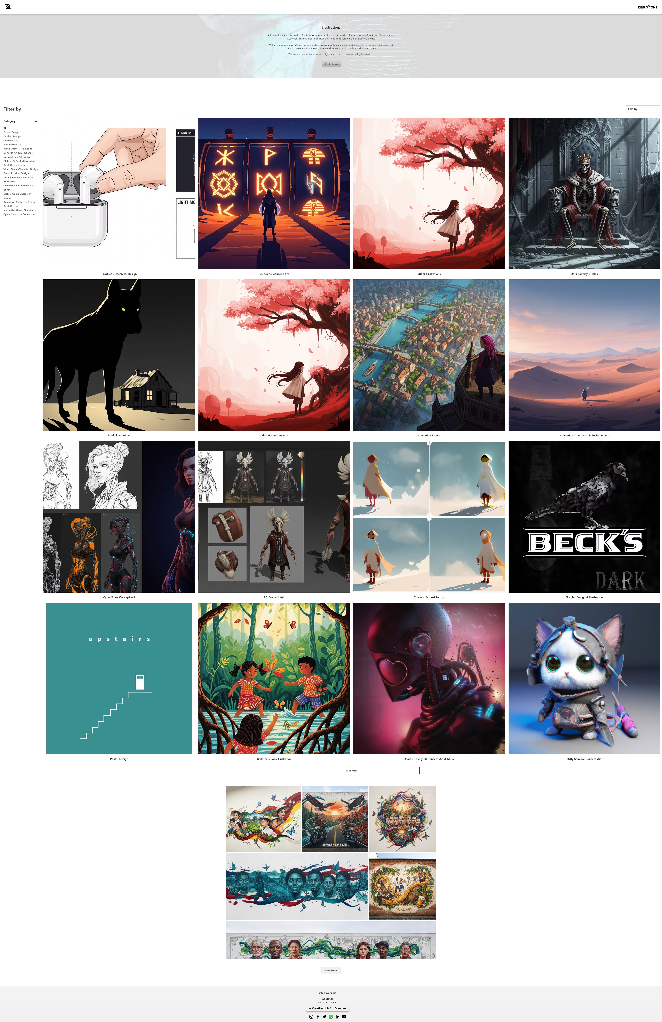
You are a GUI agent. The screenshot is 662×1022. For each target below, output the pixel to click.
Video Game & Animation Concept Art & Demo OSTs (18, 150)
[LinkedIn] (337, 1016)
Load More (351, 770)
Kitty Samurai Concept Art (18, 177)
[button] (647, 6)
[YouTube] (344, 1016)
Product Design (12, 136)
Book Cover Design (14, 165)
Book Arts (9, 181)
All (5, 128)
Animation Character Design (19, 202)
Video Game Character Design (20, 169)
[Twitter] (324, 1016)
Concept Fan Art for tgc (16, 156)
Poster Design (11, 132)
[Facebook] (317, 1016)
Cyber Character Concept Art (19, 214)
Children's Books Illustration (19, 161)
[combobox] (643, 109)
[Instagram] (311, 1016)
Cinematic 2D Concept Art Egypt (18, 187)
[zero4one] (7, 6)
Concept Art (10, 140)
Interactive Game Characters (19, 210)
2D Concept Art (12, 144)
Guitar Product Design (16, 173)
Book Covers (10, 206)
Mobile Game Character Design (17, 196)
